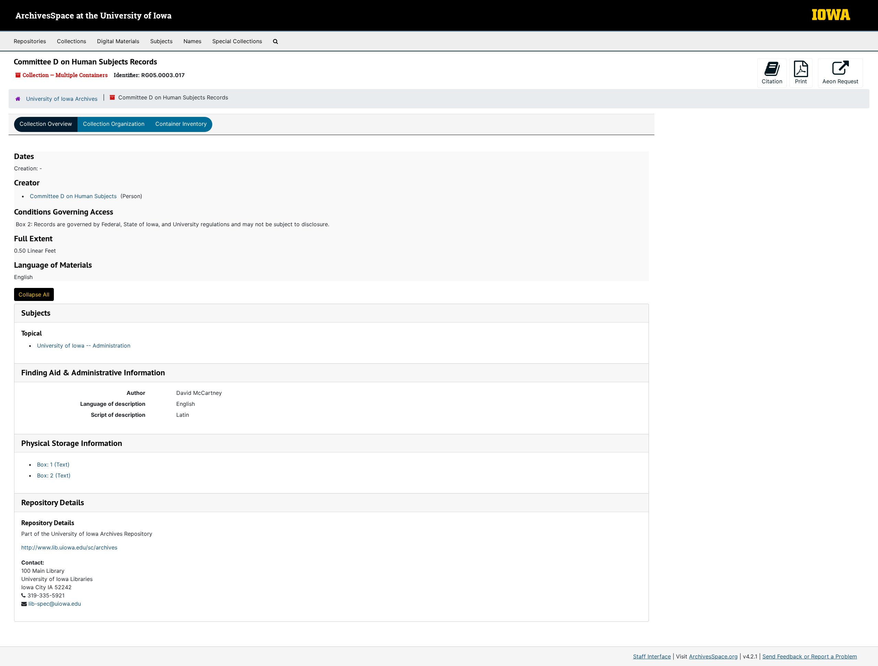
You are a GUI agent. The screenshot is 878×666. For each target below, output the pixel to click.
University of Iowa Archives (61, 98)
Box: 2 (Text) (54, 475)
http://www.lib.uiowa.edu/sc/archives (69, 547)
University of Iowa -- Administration (83, 345)
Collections (71, 41)
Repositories (30, 41)
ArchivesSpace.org (713, 656)
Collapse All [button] (34, 294)
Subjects (161, 41)
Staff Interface (652, 656)
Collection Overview (46, 123)
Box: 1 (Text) (53, 464)
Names (192, 41)
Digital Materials (118, 41)
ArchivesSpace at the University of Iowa (93, 16)
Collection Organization (113, 123)
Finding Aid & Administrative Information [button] (93, 372)
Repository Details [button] (52, 502)
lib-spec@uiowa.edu (54, 603)
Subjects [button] (35, 312)
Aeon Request (842, 81)
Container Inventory (181, 123)
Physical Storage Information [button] (71, 443)
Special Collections (237, 41)
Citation (772, 81)
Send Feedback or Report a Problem (809, 656)
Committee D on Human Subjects (73, 196)
